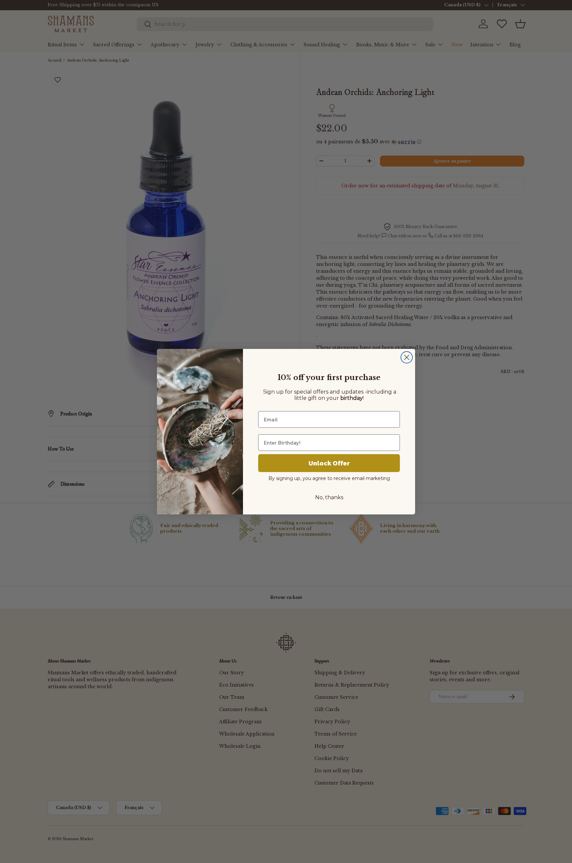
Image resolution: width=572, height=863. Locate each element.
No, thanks (329, 497)
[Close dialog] (406, 357)
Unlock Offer (329, 463)
